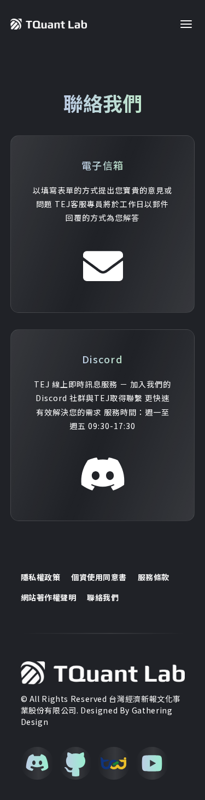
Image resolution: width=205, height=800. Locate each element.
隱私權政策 (41, 577)
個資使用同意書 (99, 577)
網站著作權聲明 (49, 598)
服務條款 (153, 577)
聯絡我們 (103, 598)
